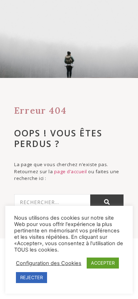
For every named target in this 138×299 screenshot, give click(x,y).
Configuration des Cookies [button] (48, 263)
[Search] (107, 202)
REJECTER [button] (31, 277)
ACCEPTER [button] (103, 263)
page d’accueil (70, 171)
